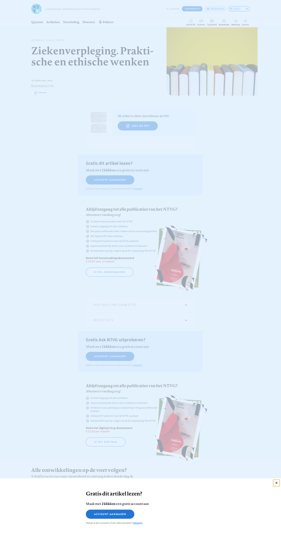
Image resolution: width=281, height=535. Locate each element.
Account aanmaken (110, 514)
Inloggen (138, 523)
